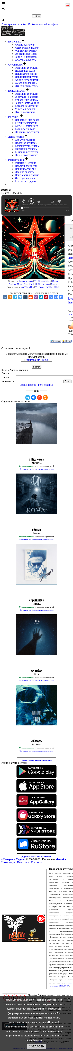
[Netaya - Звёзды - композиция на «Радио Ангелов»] (51, 297)
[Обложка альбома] (33, 247)
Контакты (36, 862)
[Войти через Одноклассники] (45, 397)
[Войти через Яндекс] (39, 397)
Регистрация (32, 359)
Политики (23, 862)
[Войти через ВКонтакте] (33, 397)
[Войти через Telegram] (27, 397)
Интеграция (8, 862)
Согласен (36, 1046)
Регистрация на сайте (13, 24)
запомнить (8, 381)
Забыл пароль (28, 384)
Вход (45, 359)
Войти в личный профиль (43, 24)
